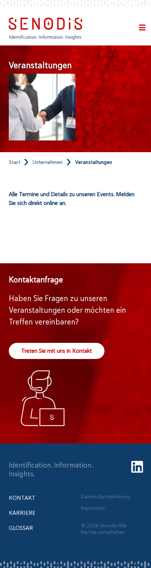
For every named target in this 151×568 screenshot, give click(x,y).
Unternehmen (48, 162)
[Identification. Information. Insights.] (45, 29)
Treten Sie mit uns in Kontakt (56, 351)
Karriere (22, 513)
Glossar (21, 528)
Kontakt (22, 498)
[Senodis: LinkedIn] (137, 467)
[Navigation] (142, 28)
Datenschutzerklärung (105, 496)
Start (14, 162)
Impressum (93, 508)
